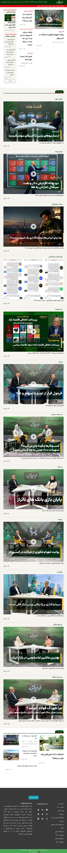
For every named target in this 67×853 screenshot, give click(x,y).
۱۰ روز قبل (5, 198)
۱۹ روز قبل (5, 724)
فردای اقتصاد (57, 2)
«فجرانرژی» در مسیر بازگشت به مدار (29, 737)
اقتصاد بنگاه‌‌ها (27, 11)
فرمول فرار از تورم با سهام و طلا (26, 58)
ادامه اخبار (10, 81)
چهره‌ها (45, 2)
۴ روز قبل (21, 66)
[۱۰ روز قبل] (33, 174)
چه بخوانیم (10, 2)
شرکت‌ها (60, 732)
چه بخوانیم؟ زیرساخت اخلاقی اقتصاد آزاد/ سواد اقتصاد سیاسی (46, 353)
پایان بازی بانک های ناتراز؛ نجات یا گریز (53, 511)
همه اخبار (61, 811)
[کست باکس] (47, 819)
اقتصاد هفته (29, 2)
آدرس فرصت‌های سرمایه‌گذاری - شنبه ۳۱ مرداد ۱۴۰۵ (49, 300)
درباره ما (61, 804)
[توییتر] (42, 814)
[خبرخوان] (42, 819)
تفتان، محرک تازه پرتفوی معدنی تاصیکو (9, 72)
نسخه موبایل (33, 797)
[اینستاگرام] (47, 814)
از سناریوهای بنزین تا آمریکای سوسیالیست (51, 143)
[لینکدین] (42, 810)
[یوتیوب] (38, 810)
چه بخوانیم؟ (58, 309)
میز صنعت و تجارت (19, 2)
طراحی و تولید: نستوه (33, 852)
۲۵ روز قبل (5, 461)
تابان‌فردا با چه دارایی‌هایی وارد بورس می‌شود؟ (27, 17)
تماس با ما (60, 807)
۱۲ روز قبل (5, 356)
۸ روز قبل (5, 146)
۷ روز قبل (5, 303)
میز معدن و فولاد (57, 677)
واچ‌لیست (59, 572)
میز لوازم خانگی (57, 625)
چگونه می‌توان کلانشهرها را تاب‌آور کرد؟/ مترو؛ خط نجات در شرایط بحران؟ (26, 38)
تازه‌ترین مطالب (10, 36)
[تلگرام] (47, 810)
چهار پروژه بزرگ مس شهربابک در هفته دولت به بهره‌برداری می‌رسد (29, 753)
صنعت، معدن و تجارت (25, 29)
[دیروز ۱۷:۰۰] (10, 17)
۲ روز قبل (38, 45)
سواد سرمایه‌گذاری (57, 204)
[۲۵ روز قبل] (33, 437)
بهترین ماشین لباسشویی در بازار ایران (53, 668)
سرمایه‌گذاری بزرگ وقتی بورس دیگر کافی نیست (50, 616)
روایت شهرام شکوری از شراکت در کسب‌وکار (51, 36)
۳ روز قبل (21, 49)
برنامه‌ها (60, 92)
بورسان (36, 2)
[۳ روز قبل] (33, 594)
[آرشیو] (38, 819)
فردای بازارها (58, 152)
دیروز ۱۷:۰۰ (7, 46)
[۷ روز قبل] (33, 279)
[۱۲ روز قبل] (33, 332)
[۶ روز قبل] (33, 226)
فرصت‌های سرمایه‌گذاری (55, 257)
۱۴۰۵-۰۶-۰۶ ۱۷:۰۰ (8, 30)
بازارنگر (40, 2)
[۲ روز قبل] (49, 19)
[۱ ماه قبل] (33, 489)
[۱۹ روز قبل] (33, 699)
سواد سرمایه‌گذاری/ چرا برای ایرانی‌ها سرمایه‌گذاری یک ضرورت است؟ (44, 248)
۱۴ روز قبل (5, 671)
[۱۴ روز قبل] (33, 647)
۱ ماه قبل (5, 513)
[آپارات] (38, 814)
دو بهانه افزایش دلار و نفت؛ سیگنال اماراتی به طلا (49, 195)
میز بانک (59, 467)
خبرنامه (61, 814)
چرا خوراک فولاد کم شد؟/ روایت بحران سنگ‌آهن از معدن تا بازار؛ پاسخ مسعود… (40, 721)
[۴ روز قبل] (33, 384)
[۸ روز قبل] (33, 121)
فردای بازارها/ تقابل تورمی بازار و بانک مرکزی (50, 6)
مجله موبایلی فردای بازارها (11, 13)
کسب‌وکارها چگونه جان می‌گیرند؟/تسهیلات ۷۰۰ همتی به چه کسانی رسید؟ (42, 458)
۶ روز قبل (5, 251)
